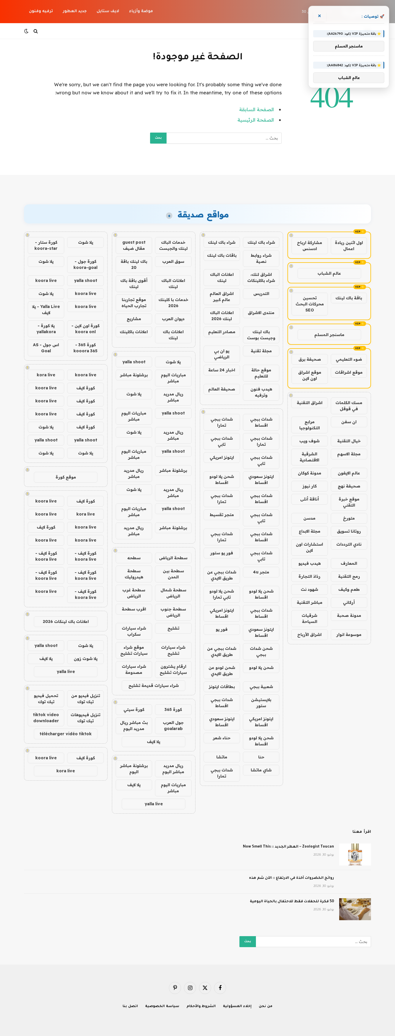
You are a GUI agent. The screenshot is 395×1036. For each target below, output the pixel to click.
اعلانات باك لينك (173, 334)
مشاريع (134, 318)
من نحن (265, 1007)
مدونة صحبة (349, 615)
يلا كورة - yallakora (46, 328)
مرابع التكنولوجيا (309, 424)
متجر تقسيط (222, 514)
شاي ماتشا (261, 770)
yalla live (154, 803)
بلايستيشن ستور (261, 702)
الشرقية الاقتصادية (309, 457)
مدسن (309, 518)
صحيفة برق (309, 359)
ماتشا (221, 757)
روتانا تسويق (349, 531)
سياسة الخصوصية (162, 1007)
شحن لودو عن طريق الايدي (221, 670)
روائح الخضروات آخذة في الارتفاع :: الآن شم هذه (291, 878)
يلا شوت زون (85, 658)
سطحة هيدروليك (134, 574)
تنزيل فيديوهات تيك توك (85, 717)
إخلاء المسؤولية (237, 1007)
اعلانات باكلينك (134, 331)
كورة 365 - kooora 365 (85, 347)
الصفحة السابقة (256, 109)
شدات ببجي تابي (222, 441)
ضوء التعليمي (349, 359)
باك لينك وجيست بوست (261, 334)
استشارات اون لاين (309, 547)
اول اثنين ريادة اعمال (349, 245)
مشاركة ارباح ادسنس (309, 245)
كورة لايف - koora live (85, 556)
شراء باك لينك (261, 242)
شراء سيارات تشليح (173, 650)
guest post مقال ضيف (133, 245)
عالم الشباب (329, 273)
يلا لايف (153, 741)
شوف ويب (309, 440)
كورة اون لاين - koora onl (85, 328)
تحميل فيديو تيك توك (46, 698)
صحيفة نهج (349, 486)
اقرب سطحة (134, 609)
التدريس (261, 293)
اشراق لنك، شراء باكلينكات (261, 277)
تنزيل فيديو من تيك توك (85, 698)
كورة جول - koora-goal (85, 264)
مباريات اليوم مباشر (173, 378)
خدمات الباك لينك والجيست (173, 245)
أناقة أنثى (309, 499)
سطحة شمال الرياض (173, 593)
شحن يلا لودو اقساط (221, 479)
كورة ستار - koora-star (46, 245)
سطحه (134, 557)
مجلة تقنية (261, 350)
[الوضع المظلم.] (27, 31)
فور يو (222, 629)
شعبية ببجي (261, 686)
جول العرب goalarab (173, 725)
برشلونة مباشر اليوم (134, 768)
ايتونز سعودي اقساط (261, 479)
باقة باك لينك (348, 297)
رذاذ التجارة (309, 576)
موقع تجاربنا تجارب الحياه (133, 302)
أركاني (349, 602)
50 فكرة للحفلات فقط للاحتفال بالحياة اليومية (292, 902)
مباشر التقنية (309, 602)
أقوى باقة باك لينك (133, 283)
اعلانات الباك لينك (222, 277)
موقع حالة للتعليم (261, 373)
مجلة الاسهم (349, 453)
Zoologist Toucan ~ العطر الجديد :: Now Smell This (288, 847)
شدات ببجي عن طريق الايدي (221, 575)
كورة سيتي (133, 709)
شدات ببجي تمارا (222, 422)
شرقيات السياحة (309, 618)
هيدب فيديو (309, 563)
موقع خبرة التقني (349, 502)
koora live (46, 280)
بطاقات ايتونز (222, 686)
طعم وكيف (349, 589)
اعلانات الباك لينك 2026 (222, 315)
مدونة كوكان (309, 473)
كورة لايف (85, 387)
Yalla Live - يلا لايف (46, 309)
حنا (261, 757)
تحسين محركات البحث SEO (310, 304)
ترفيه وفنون (41, 11)
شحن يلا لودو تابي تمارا (221, 594)
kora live (46, 374)
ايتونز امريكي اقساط (222, 613)
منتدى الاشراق (261, 312)
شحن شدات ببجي (261, 651)
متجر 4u (261, 572)
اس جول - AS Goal (46, 347)
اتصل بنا (130, 1007)
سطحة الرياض (173, 557)
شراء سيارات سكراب (134, 631)
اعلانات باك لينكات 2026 (66, 621)
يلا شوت (173, 361)
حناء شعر (221, 737)
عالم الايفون (349, 473)
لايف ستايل (108, 11)
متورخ (349, 518)
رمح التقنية (349, 576)
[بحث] (35, 31)
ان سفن (349, 421)
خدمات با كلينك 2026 (173, 302)
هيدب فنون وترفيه (261, 392)
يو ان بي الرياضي (221, 354)
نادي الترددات (348, 544)
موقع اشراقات (349, 372)
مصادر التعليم (221, 331)
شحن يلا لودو (261, 667)
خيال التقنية (349, 440)
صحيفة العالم (221, 389)
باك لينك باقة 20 (134, 264)
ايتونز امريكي (222, 457)
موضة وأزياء (141, 11)
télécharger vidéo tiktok (66, 733)
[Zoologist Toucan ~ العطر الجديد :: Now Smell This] (355, 855)
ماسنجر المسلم (329, 334)
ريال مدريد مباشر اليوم (173, 768)
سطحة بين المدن (173, 574)
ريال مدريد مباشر (173, 397)
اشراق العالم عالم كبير (222, 296)
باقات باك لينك (222, 255)
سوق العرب (173, 261)
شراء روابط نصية (261, 258)
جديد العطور (75, 11)
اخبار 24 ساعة (221, 370)
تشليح (173, 628)
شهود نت (309, 589)
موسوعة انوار (348, 634)
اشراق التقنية (309, 402)
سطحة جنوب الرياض (173, 612)
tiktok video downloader (46, 717)
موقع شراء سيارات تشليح (133, 650)
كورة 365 (173, 709)
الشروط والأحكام (201, 1007)
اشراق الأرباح (309, 634)
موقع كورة (66, 477)
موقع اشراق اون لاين (309, 375)
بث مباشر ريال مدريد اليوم (134, 725)
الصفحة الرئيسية (255, 120)
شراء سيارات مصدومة (134, 669)
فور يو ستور (221, 552)
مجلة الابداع (309, 531)
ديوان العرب (173, 318)
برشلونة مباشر (134, 374)
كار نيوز (309, 486)
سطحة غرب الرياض (133, 593)
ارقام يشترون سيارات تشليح (173, 669)
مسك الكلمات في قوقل (348, 405)
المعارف (349, 563)
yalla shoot (133, 361)
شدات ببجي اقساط (261, 422)
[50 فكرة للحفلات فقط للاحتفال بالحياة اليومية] (355, 909)
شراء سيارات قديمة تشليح (153, 685)
